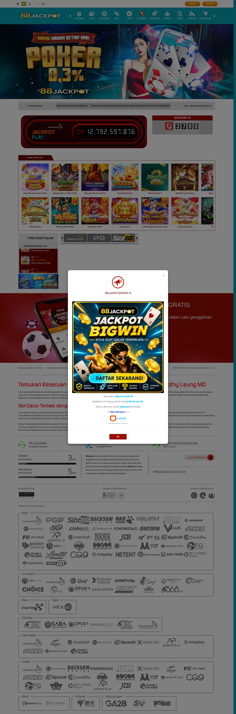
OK (118, 436)
